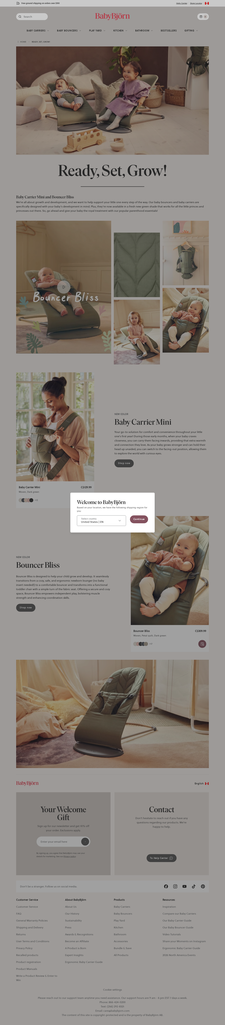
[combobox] (101, 520)
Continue (139, 519)
